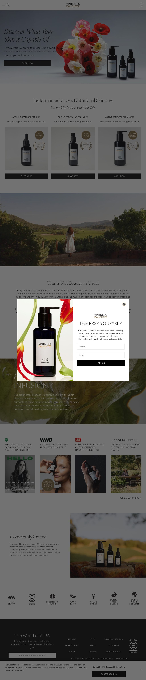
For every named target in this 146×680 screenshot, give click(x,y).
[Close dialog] (124, 304)
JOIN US (101, 363)
